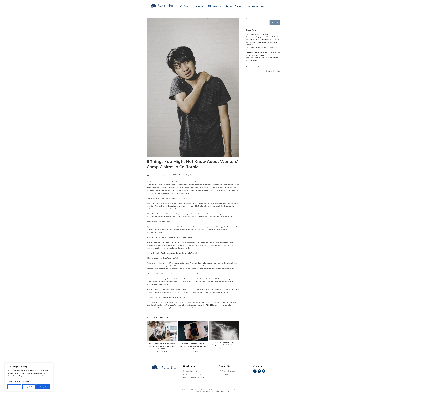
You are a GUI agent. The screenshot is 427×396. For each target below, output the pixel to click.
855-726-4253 (208, 305)
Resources (199, 6)
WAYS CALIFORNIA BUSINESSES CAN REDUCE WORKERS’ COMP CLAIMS (161, 346)
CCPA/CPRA (228, 391)
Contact (229, 6)
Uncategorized (187, 175)
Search (248, 19)
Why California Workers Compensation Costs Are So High (224, 343)
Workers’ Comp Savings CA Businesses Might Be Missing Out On (193, 346)
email (149, 308)
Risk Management (214, 6)
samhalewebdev (156, 175)
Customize (14, 387)
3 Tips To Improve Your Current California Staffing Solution (180, 253)
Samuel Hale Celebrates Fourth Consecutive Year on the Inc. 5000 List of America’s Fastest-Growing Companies (262, 42)
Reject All (29, 387)
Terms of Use (220, 391)
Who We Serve (185, 6)
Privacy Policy (210, 391)
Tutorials (238, 6)
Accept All (43, 387)
